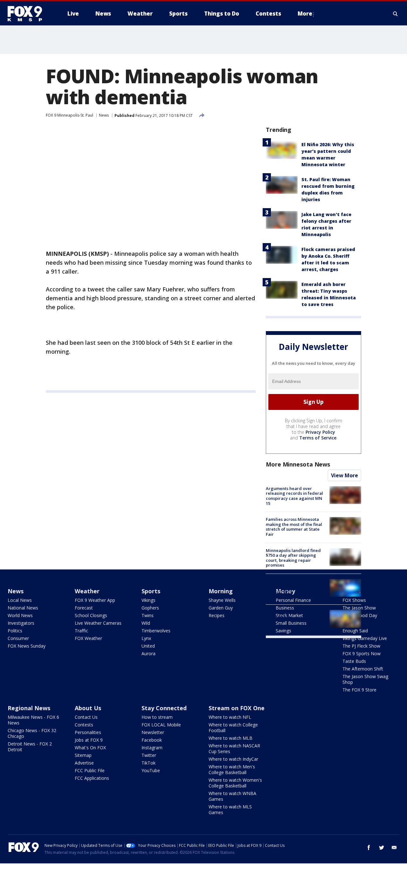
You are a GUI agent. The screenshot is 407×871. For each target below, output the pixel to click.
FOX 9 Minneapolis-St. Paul (69, 115)
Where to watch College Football (233, 727)
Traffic (81, 631)
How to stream (157, 717)
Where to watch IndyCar (233, 759)
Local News (20, 600)
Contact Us (86, 717)
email (394, 847)
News (104, 115)
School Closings (91, 615)
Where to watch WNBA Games (232, 796)
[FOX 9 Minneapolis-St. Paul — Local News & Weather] (29, 13)
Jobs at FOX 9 (89, 740)
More (305, 13)
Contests (84, 725)
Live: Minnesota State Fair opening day (292, 614)
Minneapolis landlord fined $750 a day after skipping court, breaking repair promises (293, 558)
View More (344, 475)
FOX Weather (88, 638)
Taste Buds (354, 661)
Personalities (88, 732)
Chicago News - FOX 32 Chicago (32, 733)
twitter (381, 847)
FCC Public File (90, 770)
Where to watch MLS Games (230, 809)
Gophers (150, 608)
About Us (88, 708)
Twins (147, 615)
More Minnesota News (298, 464)
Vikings (148, 600)
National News (23, 608)
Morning (221, 591)
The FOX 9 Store (359, 690)
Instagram (151, 748)
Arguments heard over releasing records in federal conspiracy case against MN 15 (294, 496)
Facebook (151, 740)
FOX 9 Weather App (95, 600)
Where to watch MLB (230, 738)
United (148, 646)
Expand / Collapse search (395, 13)
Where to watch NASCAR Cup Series (234, 748)
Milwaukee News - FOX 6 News (33, 720)
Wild (145, 623)
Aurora (148, 653)
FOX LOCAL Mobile (161, 725)
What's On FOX (90, 748)
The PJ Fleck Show (361, 646)
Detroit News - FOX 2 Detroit (30, 746)
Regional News (29, 708)
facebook (369, 847)
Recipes (216, 615)
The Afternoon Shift (362, 669)
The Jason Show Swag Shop (365, 679)
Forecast (84, 608)
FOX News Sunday (26, 646)
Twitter (148, 755)
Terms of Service (317, 438)
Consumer (18, 638)
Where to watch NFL (230, 717)
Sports (150, 591)
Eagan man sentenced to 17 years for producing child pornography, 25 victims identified (293, 588)
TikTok (148, 763)
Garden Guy (221, 608)
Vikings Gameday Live (364, 638)
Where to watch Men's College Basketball (232, 769)
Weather (87, 591)
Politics (15, 631)
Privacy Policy (320, 432)
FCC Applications (92, 778)
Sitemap (83, 755)
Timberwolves (155, 631)
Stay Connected (164, 708)
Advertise (84, 763)
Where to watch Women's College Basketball (235, 783)
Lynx (146, 638)
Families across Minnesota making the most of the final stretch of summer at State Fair (294, 526)
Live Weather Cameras (98, 623)
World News (20, 615)
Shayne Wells (222, 600)
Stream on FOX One (237, 708)
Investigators (21, 623)
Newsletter (152, 732)
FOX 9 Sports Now (361, 653)
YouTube (150, 770)
